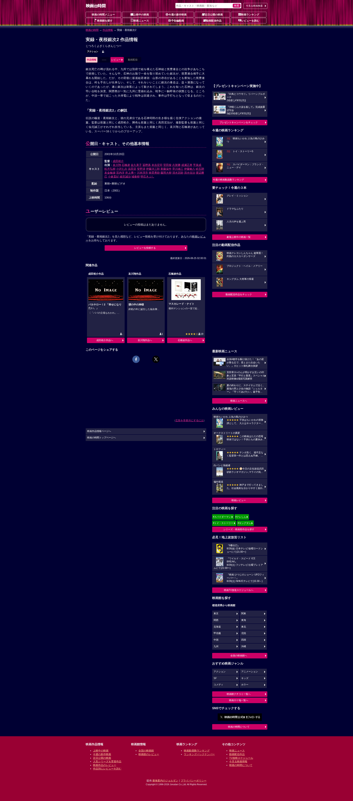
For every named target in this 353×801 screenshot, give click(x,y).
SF (215, 678)
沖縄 (243, 646)
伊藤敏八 (189, 168)
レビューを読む (250, 20)
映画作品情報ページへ (99, 431)
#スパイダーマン (222, 516)
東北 (243, 626)
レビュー (116, 59)
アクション (92, 51)
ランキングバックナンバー (199, 754)
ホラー (244, 684)
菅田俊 (167, 164)
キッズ (244, 678)
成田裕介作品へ (104, 340)
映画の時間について (238, 726)
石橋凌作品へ (185, 340)
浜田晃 (132, 168)
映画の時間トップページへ (101, 437)
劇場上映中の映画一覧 (239, 237)
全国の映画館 (146, 750)
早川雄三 (177, 168)
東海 (243, 620)
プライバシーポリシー (193, 780)
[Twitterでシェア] (156, 359)
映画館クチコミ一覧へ (239, 694)
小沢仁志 (121, 168)
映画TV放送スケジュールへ (238, 590)
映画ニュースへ (238, 400)
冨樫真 (146, 164)
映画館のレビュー (148, 754)
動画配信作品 (214, 20)
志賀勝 (176, 164)
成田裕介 (118, 161)
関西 (216, 620)
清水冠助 (177, 172)
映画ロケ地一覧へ (238, 700)
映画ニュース (141, 20)
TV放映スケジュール (241, 757)
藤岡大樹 (166, 172)
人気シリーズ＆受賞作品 (107, 761)
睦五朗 (200, 168)
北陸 (243, 633)
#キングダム (244, 523)
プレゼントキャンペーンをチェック (239, 122)
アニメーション (249, 671)
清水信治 (189, 172)
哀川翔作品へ (145, 340)
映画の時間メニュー (103, 14)
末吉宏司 (157, 164)
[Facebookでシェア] (136, 359)
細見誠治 (125, 176)
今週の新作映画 (178, 14)
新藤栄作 (166, 168)
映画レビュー (238, 500)
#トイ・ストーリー (223, 523)
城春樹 (135, 176)
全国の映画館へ (238, 655)
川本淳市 (142, 172)
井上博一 (130, 172)
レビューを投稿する (145, 248)
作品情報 (108, 30)
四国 (243, 640)
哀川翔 (117, 164)
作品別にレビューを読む (107, 768)
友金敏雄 (109, 172)
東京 (216, 613)
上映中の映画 (141, 14)
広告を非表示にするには (189, 420)
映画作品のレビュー (104, 765)
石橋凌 (126, 164)
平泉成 (197, 164)
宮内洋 (120, 172)
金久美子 (136, 164)
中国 (216, 640)
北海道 (217, 626)
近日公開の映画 (214, 14)
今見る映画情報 (238, 761)
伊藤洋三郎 (153, 168)
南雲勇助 (154, 172)
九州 (216, 646)
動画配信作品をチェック (239, 294)
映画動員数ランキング (197, 750)
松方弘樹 (109, 168)
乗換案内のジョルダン (165, 780)
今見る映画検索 (254, 5)
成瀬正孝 (186, 164)
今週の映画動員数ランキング (228, 179)
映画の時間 (92, 30)
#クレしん (240, 516)
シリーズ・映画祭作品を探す (238, 529)
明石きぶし (147, 176)
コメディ (218, 684)
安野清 (141, 168)
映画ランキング (250, 14)
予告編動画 (177, 20)
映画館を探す (105, 20)
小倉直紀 (113, 176)
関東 (243, 613)
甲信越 (217, 633)
